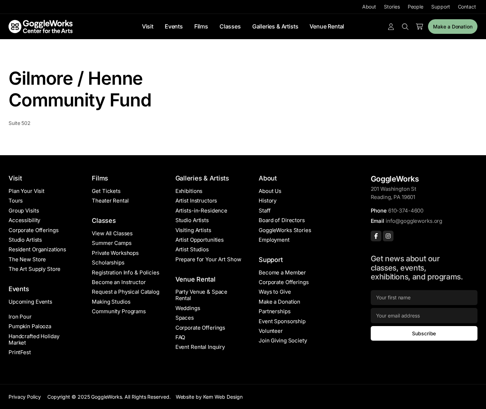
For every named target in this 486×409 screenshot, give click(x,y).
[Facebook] (376, 236)
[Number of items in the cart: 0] (419, 26)
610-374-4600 (405, 210)
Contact (467, 7)
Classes (230, 26)
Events (174, 26)
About (369, 7)
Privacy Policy (25, 397)
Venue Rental (327, 26)
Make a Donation (452, 26)
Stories (392, 7)
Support (440, 7)
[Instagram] (388, 236)
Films (201, 26)
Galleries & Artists (275, 26)
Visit (147, 26)
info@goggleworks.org (414, 220)
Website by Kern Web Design (209, 397)
